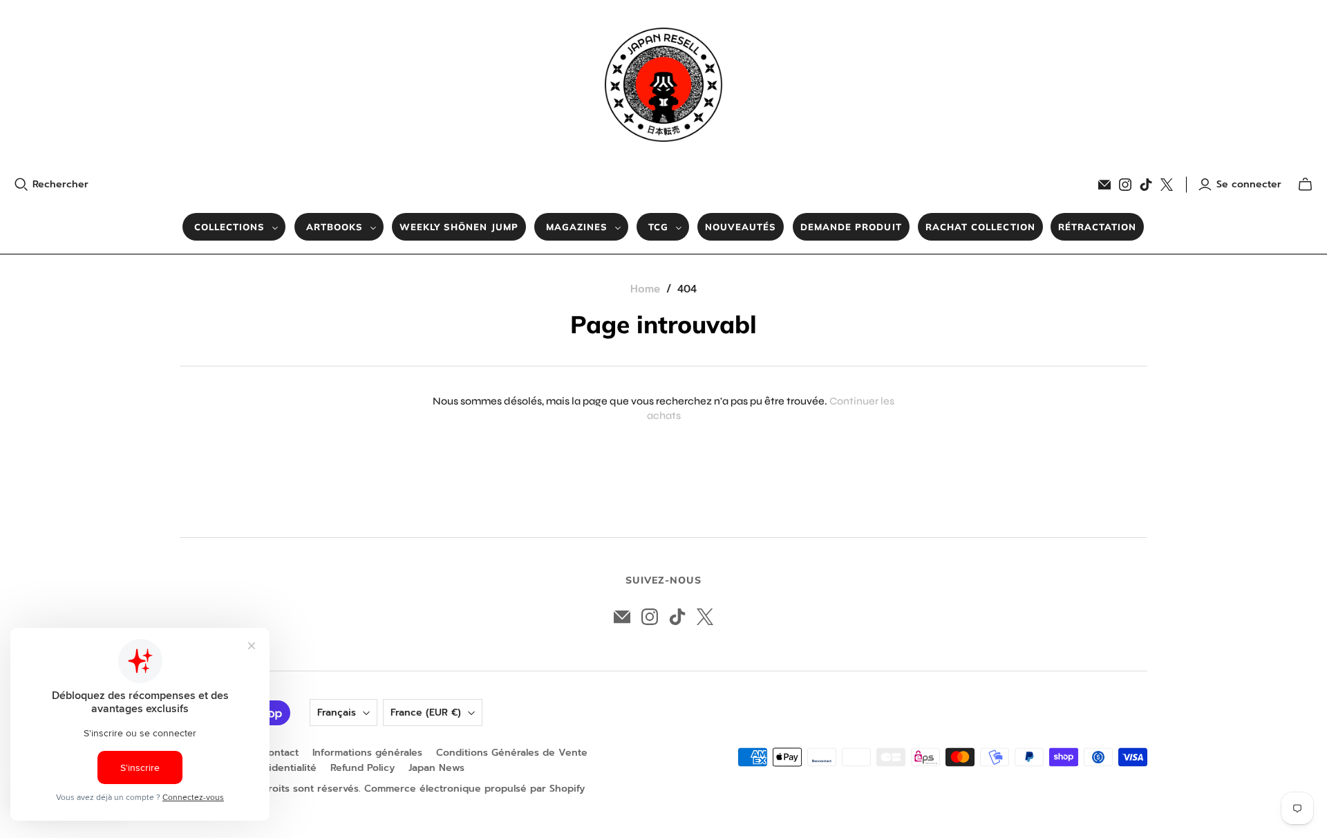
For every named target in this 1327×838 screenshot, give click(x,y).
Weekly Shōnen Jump (458, 226)
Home (645, 289)
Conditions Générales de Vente (511, 752)
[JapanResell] (663, 85)
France (425, 712)
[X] (1166, 184)
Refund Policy (362, 768)
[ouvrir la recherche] (21, 185)
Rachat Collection (980, 226)
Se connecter (1248, 185)
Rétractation (1097, 226)
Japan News (436, 768)
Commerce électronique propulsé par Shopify (474, 788)
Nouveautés (740, 226)
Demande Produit (851, 226)
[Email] (1104, 184)
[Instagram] (1125, 184)
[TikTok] (1146, 184)
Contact (280, 752)
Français (336, 712)
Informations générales (367, 752)
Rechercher (60, 185)
